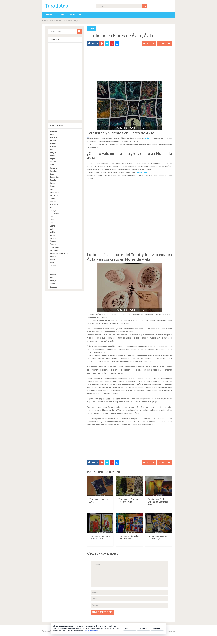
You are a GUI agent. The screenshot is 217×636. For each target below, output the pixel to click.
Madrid (52, 226)
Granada (53, 189)
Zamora (53, 284)
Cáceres (53, 162)
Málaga (52, 229)
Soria (52, 262)
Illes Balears (55, 204)
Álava (52, 134)
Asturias (53, 146)
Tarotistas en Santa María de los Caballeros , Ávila (158, 502)
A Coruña (53, 131)
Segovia (53, 256)
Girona (52, 186)
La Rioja (53, 211)
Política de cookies (91, 631)
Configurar (157, 628)
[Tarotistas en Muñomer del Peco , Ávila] (100, 523)
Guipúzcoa (54, 195)
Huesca (53, 201)
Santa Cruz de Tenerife (59, 253)
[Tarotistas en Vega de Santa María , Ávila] (158, 523)
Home (44, 21)
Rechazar (143, 628)
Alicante (53, 140)
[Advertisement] (129, 65)
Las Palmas (54, 214)
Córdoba (53, 180)
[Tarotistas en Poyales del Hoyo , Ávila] (129, 486)
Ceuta (52, 174)
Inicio (49, 15)
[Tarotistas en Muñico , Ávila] (100, 486)
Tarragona (53, 265)
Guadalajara (54, 192)
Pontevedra (54, 247)
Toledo (52, 272)
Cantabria (53, 168)
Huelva (52, 198)
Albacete (53, 137)
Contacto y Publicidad (70, 15)
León (52, 217)
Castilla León (141, 172)
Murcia (52, 235)
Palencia (53, 244)
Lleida (52, 220)
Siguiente (163, 43)
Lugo (52, 223)
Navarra (53, 238)
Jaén (51, 207)
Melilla (52, 232)
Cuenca (52, 183)
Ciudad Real (54, 177)
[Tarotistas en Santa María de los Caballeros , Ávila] (158, 486)
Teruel (52, 269)
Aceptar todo (130, 628)
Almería (53, 143)
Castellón (53, 171)
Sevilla (52, 259)
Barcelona (53, 156)
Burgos (52, 159)
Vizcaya (53, 281)
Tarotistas (56, 5)
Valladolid (53, 278)
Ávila (51, 21)
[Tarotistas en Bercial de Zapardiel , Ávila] (129, 523)
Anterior (149, 43)
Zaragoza (53, 287)
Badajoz (53, 153)
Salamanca (54, 250)
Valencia (53, 275)
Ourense (53, 241)
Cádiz (52, 165)
